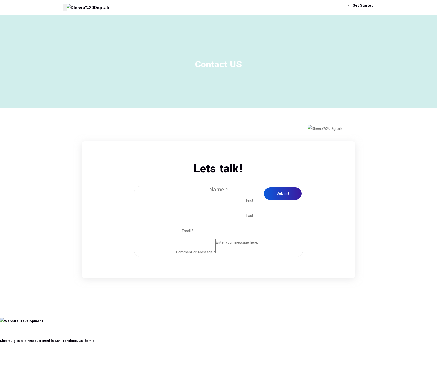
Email (187, 231)
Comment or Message (195, 252)
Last (249, 215)
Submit (282, 193)
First (249, 200)
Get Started (363, 5)
